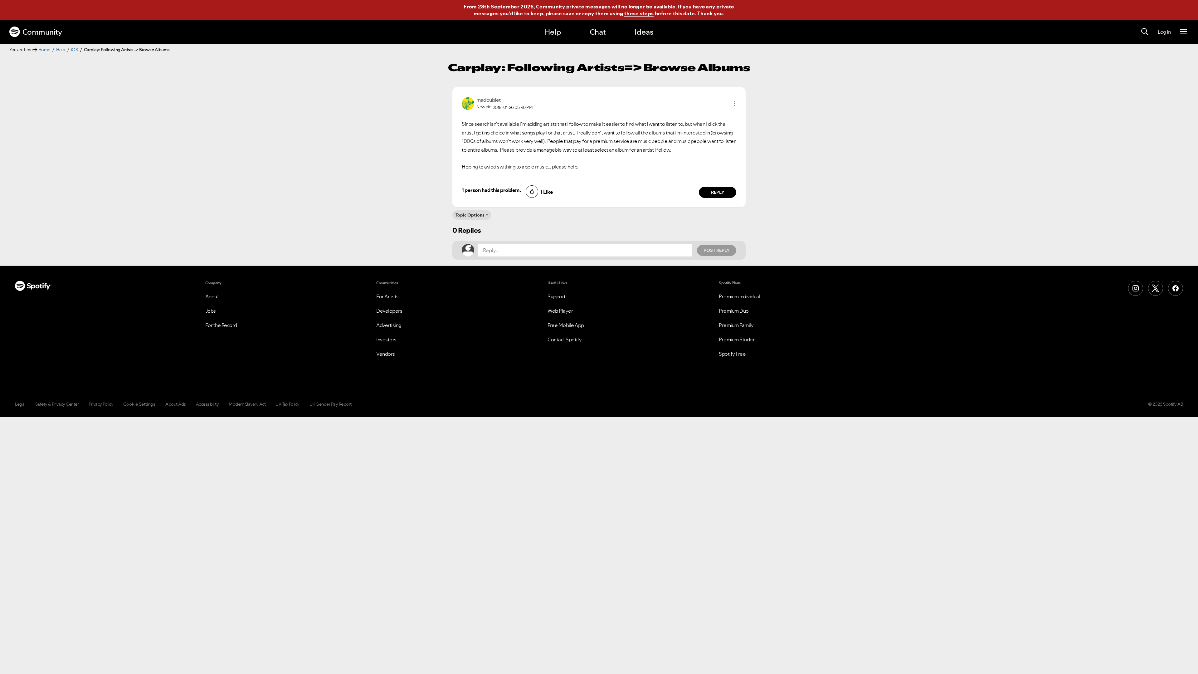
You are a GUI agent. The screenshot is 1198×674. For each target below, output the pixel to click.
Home (44, 49)
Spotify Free (732, 353)
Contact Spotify (565, 339)
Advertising (389, 325)
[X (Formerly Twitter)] (1155, 288)
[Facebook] (1175, 288)
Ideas (644, 32)
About (212, 296)
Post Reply (717, 250)
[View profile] (468, 103)
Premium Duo (734, 310)
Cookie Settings (139, 404)
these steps (639, 13)
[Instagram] (1135, 288)
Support (557, 296)
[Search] (1144, 32)
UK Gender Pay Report (330, 404)
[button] (734, 103)
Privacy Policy (101, 404)
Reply (717, 192)
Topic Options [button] (470, 215)
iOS (74, 49)
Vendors (385, 353)
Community (42, 32)
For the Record (221, 325)
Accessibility (207, 404)
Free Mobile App (566, 325)
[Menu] (1183, 31)
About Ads (175, 404)
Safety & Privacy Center (57, 404)
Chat (598, 32)
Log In (1164, 31)
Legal (20, 404)
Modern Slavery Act (247, 404)
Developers (389, 310)
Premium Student (738, 339)
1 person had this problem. (491, 190)
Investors (386, 339)
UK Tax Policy (287, 404)
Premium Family (736, 325)
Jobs (210, 310)
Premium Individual (739, 296)
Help (553, 32)
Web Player (560, 310)
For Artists (387, 296)
